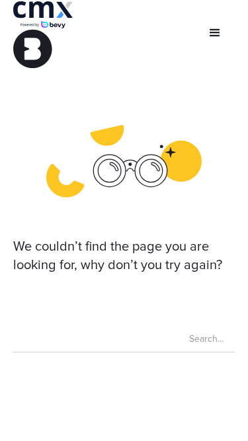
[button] (215, 33)
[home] (43, 35)
